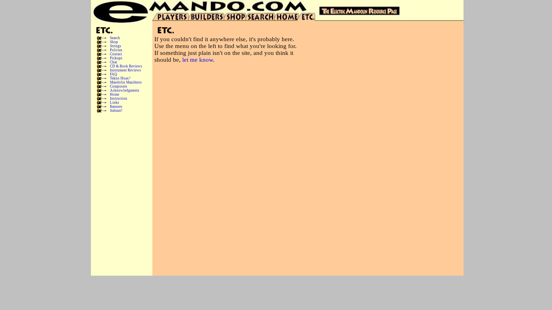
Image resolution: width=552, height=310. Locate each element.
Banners (116, 107)
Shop (114, 42)
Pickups (116, 58)
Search (115, 38)
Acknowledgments (124, 90)
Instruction (118, 98)
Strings (115, 46)
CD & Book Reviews (126, 66)
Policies (116, 50)
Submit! (116, 111)
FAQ (113, 74)
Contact (116, 54)
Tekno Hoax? (120, 78)
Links (114, 103)
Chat (113, 62)
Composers (118, 86)
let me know (197, 60)
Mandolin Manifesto (126, 82)
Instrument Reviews (125, 70)
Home (114, 94)
